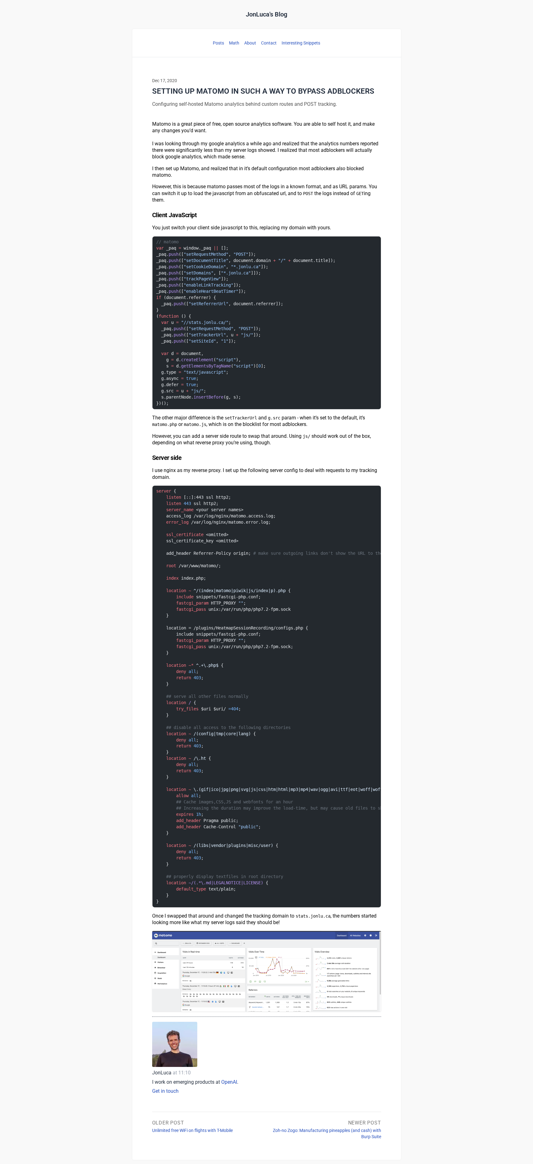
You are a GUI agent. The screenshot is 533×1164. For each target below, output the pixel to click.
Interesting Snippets (301, 42)
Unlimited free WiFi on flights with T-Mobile (192, 1126)
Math (234, 42)
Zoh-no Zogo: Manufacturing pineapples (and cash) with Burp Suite (327, 1129)
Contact (269, 42)
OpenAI (229, 1082)
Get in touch (165, 1091)
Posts (218, 42)
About (250, 42)
